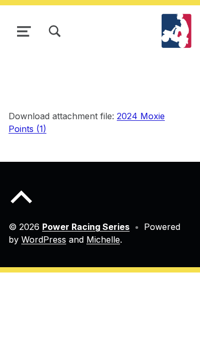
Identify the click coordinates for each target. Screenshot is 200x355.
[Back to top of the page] (21, 205)
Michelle (103, 239)
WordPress (43, 239)
